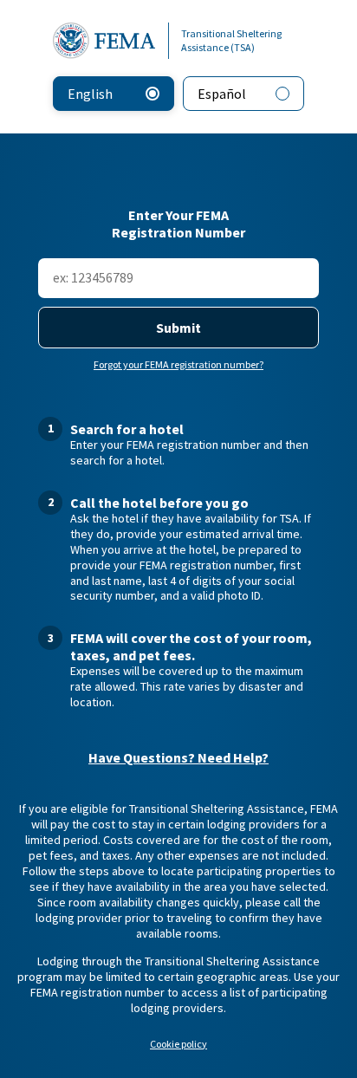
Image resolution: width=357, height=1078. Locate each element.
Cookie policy (178, 1043)
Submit (178, 327)
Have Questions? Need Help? (178, 758)
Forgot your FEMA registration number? (178, 364)
